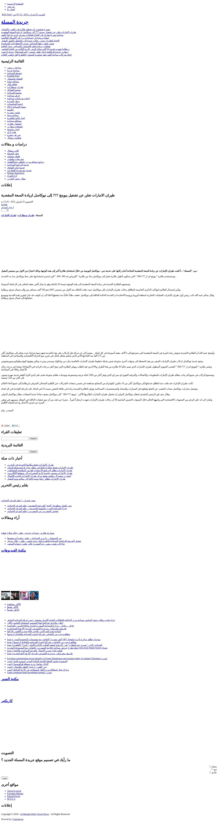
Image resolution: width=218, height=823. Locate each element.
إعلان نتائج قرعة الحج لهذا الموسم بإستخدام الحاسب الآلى (35, 623)
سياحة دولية (13, 81)
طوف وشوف (13, 156)
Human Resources (15, 173)
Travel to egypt (14, 791)
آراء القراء (12, 176)
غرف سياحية (13, 95)
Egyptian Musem (15, 793)
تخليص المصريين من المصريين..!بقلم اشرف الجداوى (32, 511)
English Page (13, 76)
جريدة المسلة (14, 22)
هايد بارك (11, 132)
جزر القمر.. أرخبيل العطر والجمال (27, 667)
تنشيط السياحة (14, 73)
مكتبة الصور (10, 679)
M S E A (11, 799)
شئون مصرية (13, 112)
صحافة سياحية (14, 121)
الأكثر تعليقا (12, 607)
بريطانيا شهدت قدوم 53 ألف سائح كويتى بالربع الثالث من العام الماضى (35, 49)
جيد (215, 769)
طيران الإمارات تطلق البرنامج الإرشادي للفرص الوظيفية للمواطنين (39, 470)
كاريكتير (7, 701)
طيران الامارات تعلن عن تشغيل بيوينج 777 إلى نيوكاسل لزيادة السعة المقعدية (38, 32)
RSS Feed (6, 14)
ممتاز (214, 766)
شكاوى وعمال (14, 138)
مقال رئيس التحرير (16, 178)
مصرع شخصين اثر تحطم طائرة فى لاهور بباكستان (25, 29)
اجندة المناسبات (15, 104)
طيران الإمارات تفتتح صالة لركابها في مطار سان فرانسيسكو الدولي (40, 467)
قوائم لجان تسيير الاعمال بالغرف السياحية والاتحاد (34, 650)
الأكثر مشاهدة (14, 604)
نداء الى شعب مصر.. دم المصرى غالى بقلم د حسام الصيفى (36, 544)
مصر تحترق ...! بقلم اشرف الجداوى (18, 500)
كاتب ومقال (13, 150)
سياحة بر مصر (14, 67)
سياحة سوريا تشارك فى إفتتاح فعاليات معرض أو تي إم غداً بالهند (32, 35)
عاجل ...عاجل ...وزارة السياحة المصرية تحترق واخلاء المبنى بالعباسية (40, 626)
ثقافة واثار (12, 84)
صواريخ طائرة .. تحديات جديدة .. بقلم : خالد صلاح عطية (27, 533)
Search (33, 438)
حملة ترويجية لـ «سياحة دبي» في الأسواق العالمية (25, 38)
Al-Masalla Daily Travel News (34, 814)
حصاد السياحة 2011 (16, 107)
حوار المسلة (13, 153)
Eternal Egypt (13, 796)
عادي (214, 772)
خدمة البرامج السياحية (18, 165)
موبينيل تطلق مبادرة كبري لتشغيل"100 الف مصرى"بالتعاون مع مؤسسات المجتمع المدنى (53, 639)
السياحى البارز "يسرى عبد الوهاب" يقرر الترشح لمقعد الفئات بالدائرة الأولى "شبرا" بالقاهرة (54, 645)
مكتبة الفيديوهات (13, 550)
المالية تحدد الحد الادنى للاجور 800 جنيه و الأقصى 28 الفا (34, 631)
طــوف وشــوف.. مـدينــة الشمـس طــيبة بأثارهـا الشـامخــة (36, 628)
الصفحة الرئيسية (15, 4)
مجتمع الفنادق (14, 90)
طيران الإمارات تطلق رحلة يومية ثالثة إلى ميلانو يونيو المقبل (36, 479)
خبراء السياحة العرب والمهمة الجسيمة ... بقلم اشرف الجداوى (37, 508)
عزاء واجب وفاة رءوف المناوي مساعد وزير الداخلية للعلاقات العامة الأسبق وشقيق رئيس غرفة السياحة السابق (61, 620)
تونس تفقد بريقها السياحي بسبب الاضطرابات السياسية (27, 43)
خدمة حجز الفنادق (16, 167)
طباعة (4, 204)
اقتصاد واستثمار (15, 78)
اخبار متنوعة (13, 129)
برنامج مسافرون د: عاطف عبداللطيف (25, 162)
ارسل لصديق (7, 207)
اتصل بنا (11, 9)
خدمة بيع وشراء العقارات (19, 170)
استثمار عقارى (14, 124)
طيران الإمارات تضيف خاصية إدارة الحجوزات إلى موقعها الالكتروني (39, 473)
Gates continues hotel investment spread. (29, 672)
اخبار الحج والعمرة (16, 118)
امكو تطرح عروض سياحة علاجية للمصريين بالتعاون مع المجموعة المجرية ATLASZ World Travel (57, 648)
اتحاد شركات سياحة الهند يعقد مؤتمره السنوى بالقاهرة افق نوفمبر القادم (36, 54)
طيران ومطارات (15, 87)
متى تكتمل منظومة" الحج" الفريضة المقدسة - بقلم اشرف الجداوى (39, 505)
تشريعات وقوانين (15, 159)
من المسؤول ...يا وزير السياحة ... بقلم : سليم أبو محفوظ (34, 538)
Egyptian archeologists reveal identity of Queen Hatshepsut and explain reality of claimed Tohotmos (57, 658)
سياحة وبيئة (13, 115)
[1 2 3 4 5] (5, 210)
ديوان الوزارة (13, 101)
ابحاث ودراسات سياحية (18, 98)
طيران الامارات (8, 215)
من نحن (11, 6)
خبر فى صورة (14, 135)
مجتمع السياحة (14, 93)
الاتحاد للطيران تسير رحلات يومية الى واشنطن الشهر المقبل (30, 40)
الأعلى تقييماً (13, 610)
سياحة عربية (13, 70)
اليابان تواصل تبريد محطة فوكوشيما (27, 664)
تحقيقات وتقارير (15, 126)
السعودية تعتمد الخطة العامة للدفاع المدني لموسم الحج (37, 661)
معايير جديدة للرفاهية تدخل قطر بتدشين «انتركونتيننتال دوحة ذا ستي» (35, 52)
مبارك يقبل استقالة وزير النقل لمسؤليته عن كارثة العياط (38, 670)
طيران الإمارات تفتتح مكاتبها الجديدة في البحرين (30, 464)
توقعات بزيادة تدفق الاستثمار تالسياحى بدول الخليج (25, 46)
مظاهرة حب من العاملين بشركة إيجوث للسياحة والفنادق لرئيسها (38, 634)
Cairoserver (18, 819)
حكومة (10, 109)
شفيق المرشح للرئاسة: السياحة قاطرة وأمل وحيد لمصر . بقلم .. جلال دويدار (44, 541)
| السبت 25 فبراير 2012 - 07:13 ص (28, 14)
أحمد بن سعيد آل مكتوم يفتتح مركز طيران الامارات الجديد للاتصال (39, 476)
